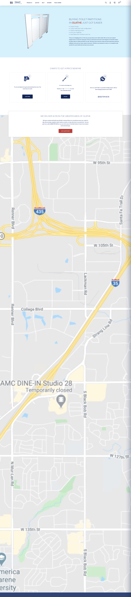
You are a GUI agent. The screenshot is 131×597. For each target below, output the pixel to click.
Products (29, 2)
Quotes (37, 2)
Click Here (27, 96)
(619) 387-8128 (67, 90)
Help (43, 2)
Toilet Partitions (16, 2)
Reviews (49, 2)
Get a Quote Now (65, 131)
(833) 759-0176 (103, 97)
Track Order (57, 2)
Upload (65, 96)
